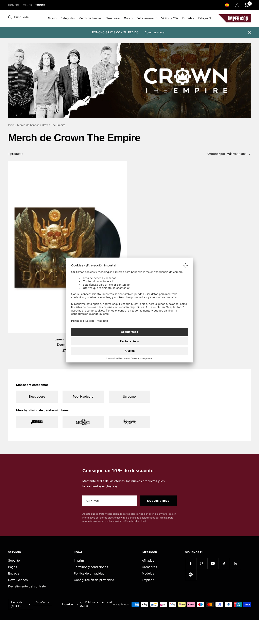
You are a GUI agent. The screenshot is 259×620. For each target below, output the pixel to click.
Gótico (128, 18)
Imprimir (80, 560)
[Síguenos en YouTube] (213, 563)
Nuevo (52, 18)
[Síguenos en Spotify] (190, 574)
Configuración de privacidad (94, 580)
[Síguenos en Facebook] (190, 563)
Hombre (14, 5)
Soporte (14, 560)
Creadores (149, 567)
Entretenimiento (147, 18)
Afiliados (148, 560)
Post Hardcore (83, 396)
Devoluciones (18, 580)
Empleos (148, 580)
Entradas (188, 18)
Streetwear (112, 18)
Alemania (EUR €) (16, 604)
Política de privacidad (89, 573)
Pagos (12, 567)
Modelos (148, 573)
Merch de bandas (90, 18)
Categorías (68, 18)
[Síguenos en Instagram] (201, 563)
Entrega (13, 573)
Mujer (27, 5)
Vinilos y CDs (169, 18)
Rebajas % (204, 18)
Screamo (129, 396)
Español (41, 602)
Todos (40, 5)
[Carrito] (247, 5)
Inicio (11, 125)
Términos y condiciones (91, 567)
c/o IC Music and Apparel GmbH (96, 604)
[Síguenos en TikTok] (224, 563)
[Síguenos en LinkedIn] (235, 563)
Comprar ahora (155, 32)
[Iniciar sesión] (237, 5)
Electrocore (37, 396)
